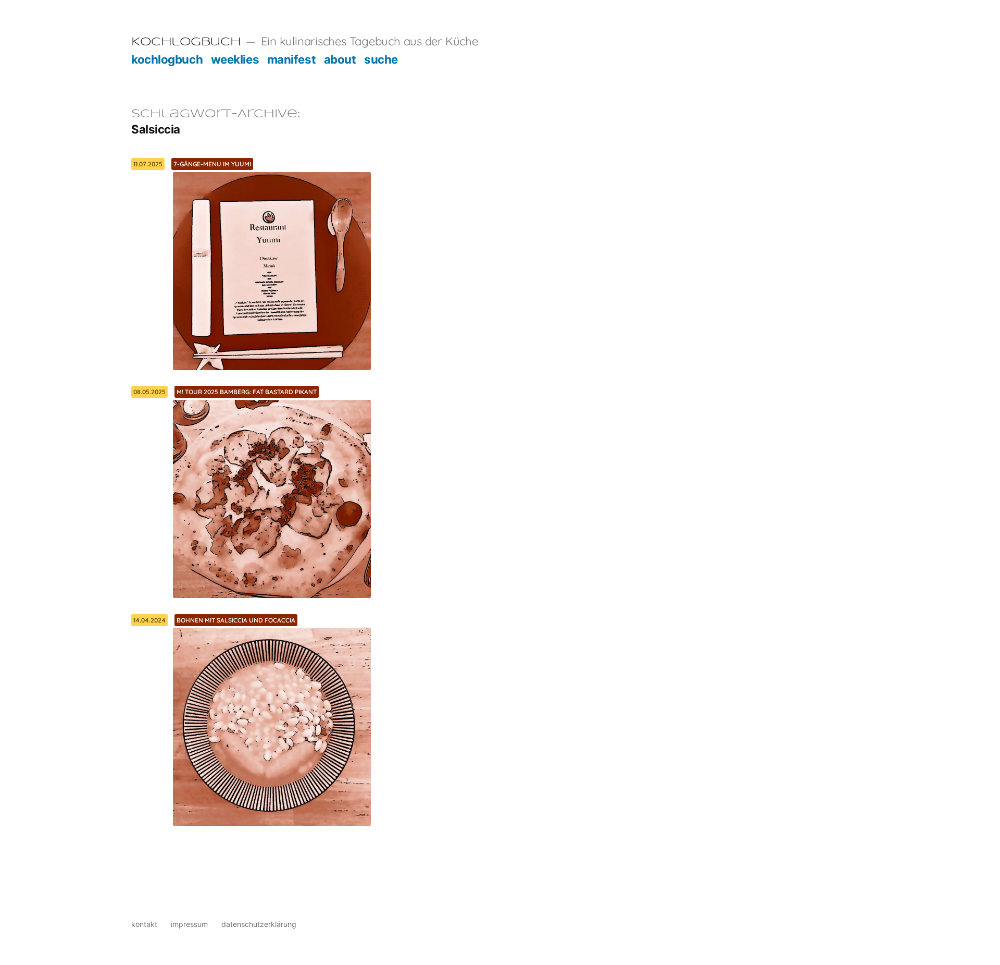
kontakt (144, 924)
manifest (291, 59)
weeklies (235, 59)
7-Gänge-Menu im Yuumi (212, 164)
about (340, 59)
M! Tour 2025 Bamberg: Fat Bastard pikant (247, 392)
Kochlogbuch (186, 42)
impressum (189, 924)
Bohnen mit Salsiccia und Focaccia (236, 620)
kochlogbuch (167, 59)
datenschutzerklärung (258, 924)
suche (381, 59)
